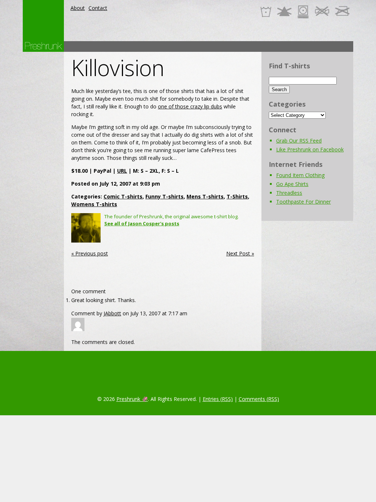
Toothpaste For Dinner (303, 201)
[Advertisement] (219, 46)
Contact (97, 7)
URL (122, 170)
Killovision (117, 68)
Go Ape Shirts (292, 183)
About (77, 7)
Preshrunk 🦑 (132, 398)
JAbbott (112, 313)
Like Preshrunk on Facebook (310, 149)
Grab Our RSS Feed (299, 140)
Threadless (289, 192)
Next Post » (240, 253)
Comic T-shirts (123, 196)
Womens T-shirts (94, 204)
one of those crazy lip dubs (190, 106)
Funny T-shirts (164, 196)
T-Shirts (237, 196)
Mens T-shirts (205, 196)
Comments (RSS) (259, 398)
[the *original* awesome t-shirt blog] (43, 45)
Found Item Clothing (300, 175)
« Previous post (89, 253)
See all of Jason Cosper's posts (141, 223)
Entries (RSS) (218, 398)
